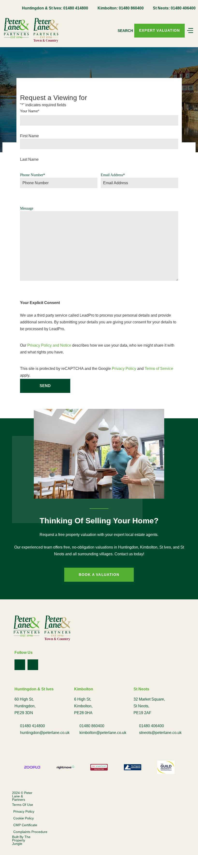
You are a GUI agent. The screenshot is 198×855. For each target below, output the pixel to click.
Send (45, 386)
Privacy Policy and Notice (49, 345)
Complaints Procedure (30, 832)
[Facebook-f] (19, 664)
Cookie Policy (23, 818)
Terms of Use (22, 805)
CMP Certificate (25, 825)
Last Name (29, 159)
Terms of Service (159, 368)
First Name (29, 136)
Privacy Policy (124, 368)
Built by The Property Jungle (21, 840)
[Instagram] (33, 664)
